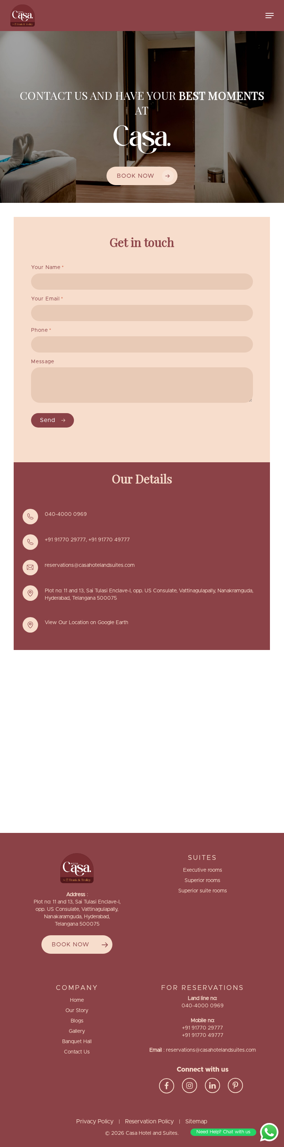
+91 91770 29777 (65, 539)
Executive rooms (202, 870)
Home (77, 1000)
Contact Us (77, 1052)
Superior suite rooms (202, 891)
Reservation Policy (149, 1121)
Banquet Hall (77, 1041)
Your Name (47, 267)
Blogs (77, 1021)
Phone (41, 330)
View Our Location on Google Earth (86, 622)
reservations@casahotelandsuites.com (90, 565)
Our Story (76, 1010)
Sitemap (196, 1121)
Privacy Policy (95, 1121)
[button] (270, 15)
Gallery (77, 1031)
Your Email (47, 299)
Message (42, 361)
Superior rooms (202, 880)
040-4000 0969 (66, 514)
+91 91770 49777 (109, 539)
